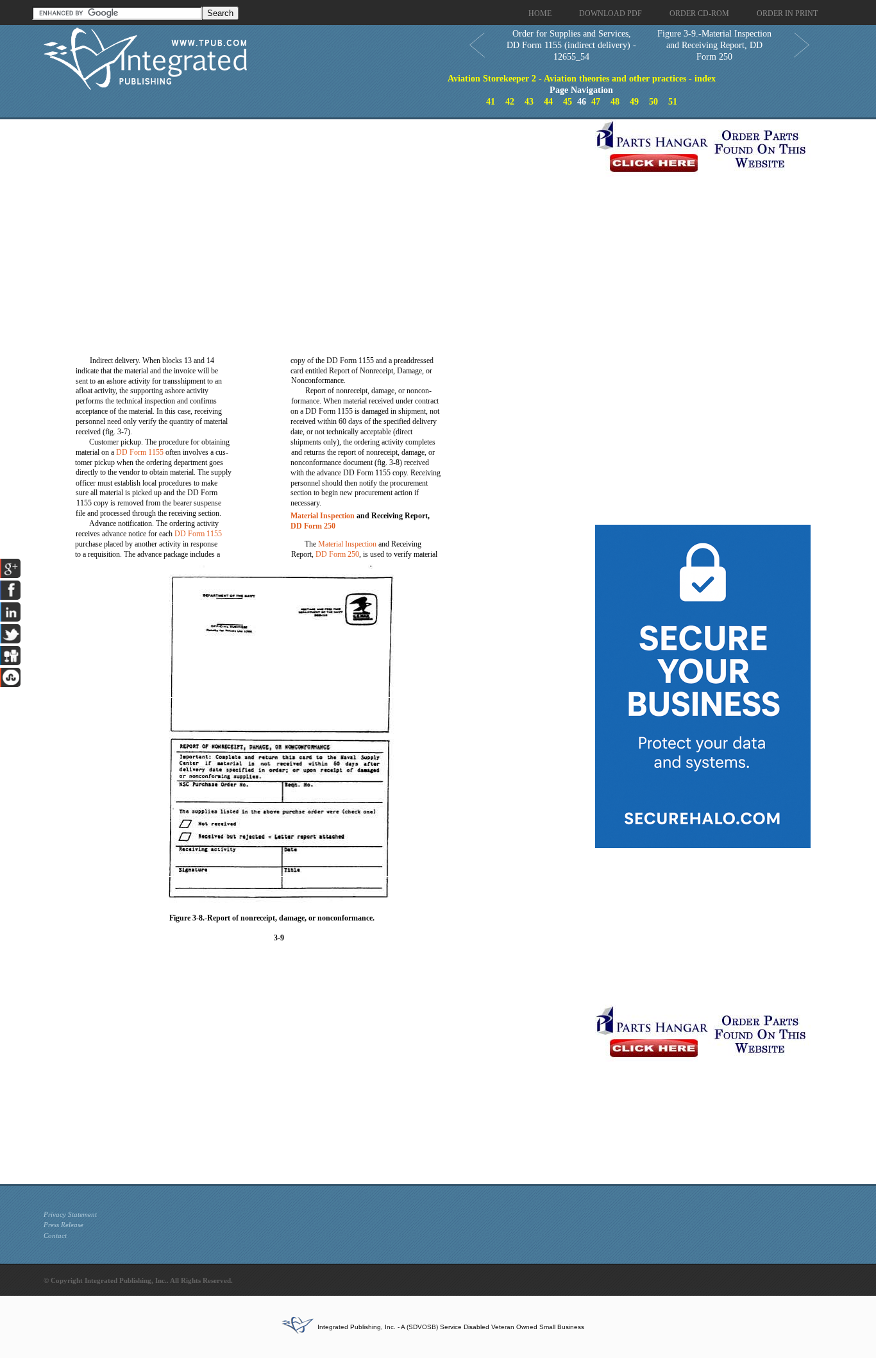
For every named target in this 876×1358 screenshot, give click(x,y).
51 (672, 101)
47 (595, 101)
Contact (55, 1235)
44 (548, 101)
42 (509, 101)
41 (490, 101)
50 (653, 101)
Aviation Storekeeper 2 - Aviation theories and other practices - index (582, 78)
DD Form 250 (313, 526)
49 (634, 101)
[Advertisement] (316, 209)
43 (529, 101)
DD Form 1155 (140, 452)
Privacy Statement (70, 1214)
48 (615, 101)
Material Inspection (323, 515)
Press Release (63, 1224)
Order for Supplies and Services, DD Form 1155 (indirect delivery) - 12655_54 (571, 45)
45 (567, 101)
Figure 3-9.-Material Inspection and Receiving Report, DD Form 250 (714, 45)
